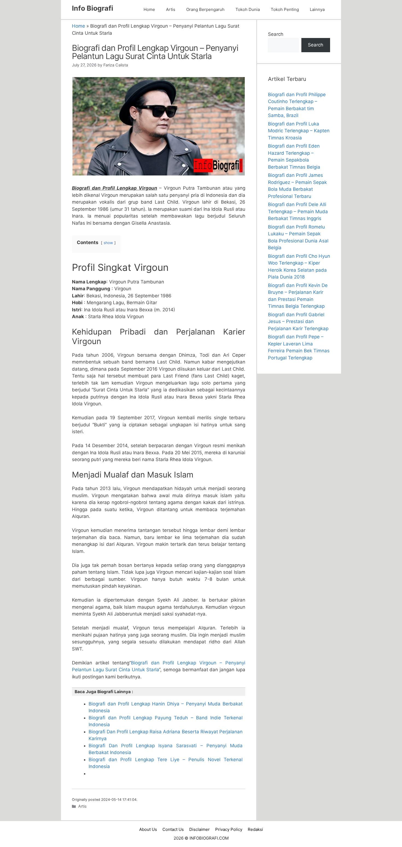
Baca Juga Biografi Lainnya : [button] (104, 691)
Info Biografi (92, 8)
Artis (170, 9)
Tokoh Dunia (247, 9)
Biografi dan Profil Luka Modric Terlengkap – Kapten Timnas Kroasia (299, 130)
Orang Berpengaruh (205, 9)
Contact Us (173, 829)
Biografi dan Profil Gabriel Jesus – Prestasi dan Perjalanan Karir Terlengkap (298, 321)
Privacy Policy (228, 829)
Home (149, 9)
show (108, 243)
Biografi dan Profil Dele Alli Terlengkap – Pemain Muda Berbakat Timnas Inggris (298, 211)
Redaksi (255, 829)
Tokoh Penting (285, 9)
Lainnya (317, 9)
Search (275, 34)
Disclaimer (199, 829)
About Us (148, 829)
